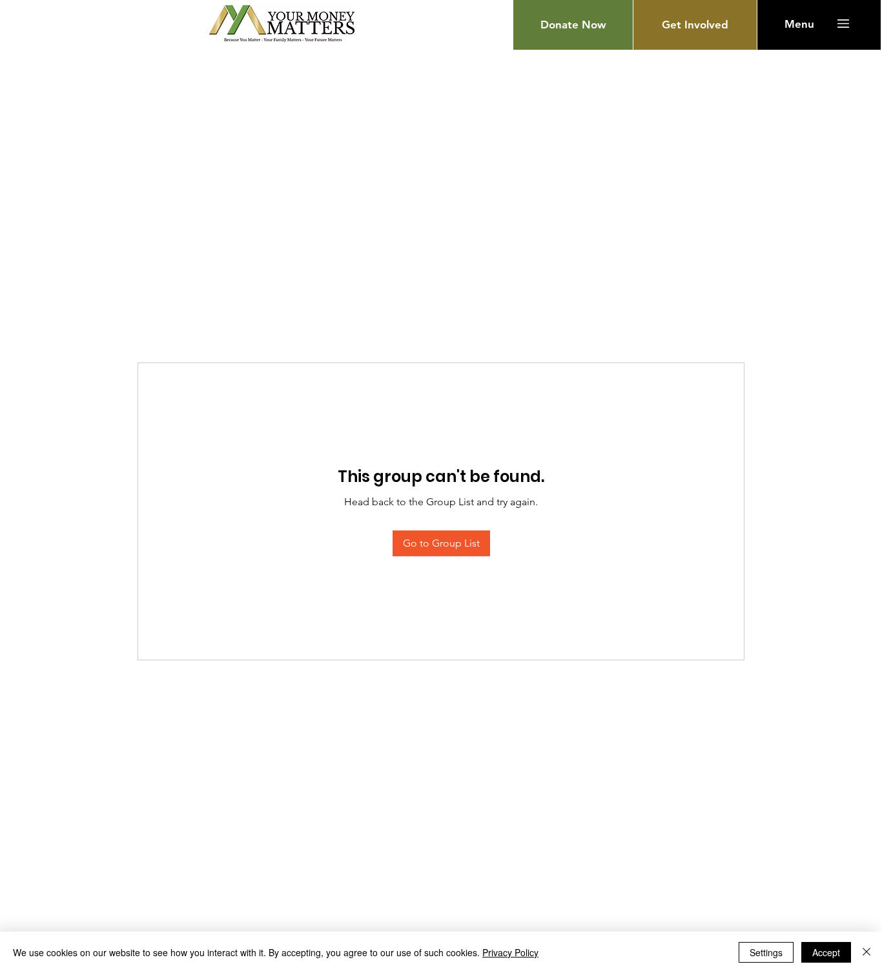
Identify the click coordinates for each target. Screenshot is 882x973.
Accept (826, 952)
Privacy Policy (510, 952)
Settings (766, 952)
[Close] (866, 952)
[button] (799, 24)
